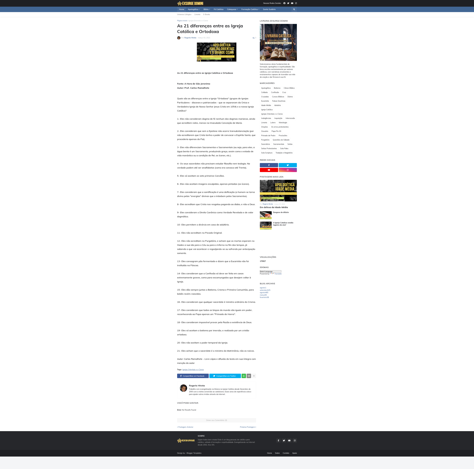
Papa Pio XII (276, 131)
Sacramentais (278, 144)
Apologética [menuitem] (193, 9)
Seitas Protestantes (269, 148)
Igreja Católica (267, 110)
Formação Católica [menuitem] (249, 9)
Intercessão (290, 118)
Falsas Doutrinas (278, 101)
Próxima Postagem (247, 427)
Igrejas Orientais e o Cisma (198, 21)
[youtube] (292, 3)
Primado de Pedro (268, 135)
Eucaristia (265, 101)
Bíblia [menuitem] (206, 9)
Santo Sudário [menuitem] (269, 9)
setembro (265, 290)
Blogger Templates (194, 453)
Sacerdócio (265, 144)
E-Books (206, 14)
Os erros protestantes (280, 127)
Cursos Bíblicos (278, 97)
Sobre (277, 453)
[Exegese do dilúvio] (266, 215)
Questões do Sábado (281, 140)
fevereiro (264, 297)
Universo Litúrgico (184, 14)
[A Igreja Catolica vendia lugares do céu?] (266, 226)
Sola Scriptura (266, 153)
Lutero (273, 122)
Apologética (266, 88)
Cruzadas (265, 97)
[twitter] (288, 3)
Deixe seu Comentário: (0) (216, 420)
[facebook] (284, 3)
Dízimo (290, 97)
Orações (264, 127)
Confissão (275, 92)
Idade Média (266, 105)
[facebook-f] (269, 165)
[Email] (249, 376)
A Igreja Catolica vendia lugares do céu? (283, 224)
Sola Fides (284, 148)
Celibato (264, 92)
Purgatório (265, 140)
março (263, 295)
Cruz (284, 92)
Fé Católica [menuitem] (218, 9)
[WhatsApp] (244, 376)
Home (269, 453)
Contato (286, 453)
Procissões (283, 135)
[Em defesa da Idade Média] (278, 190)
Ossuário (264, 131)
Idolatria (277, 105)
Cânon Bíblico (289, 88)
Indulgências (266, 118)
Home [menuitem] (181, 9)
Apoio (294, 453)
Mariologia (283, 122)
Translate (278, 274)
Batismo (277, 88)
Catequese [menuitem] (231, 9)
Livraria (197, 14)
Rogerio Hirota (197, 385)
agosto (263, 288)
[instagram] (296, 3)
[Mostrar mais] (254, 376)
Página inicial (182, 21)
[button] (294, 9)
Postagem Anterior (185, 427)
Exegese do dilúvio (281, 212)
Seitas (289, 144)
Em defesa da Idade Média (274, 207)
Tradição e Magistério (284, 153)
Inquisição (278, 118)
